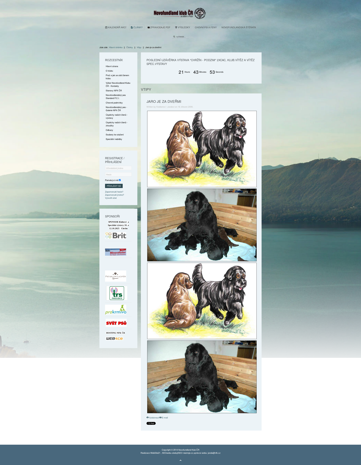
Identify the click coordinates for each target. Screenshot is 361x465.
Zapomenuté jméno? (114, 194)
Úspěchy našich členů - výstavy (116, 116)
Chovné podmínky (114, 102)
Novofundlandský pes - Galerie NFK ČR (116, 109)
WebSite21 (155, 452)
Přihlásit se (114, 185)
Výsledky (183, 27)
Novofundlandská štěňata (239, 27)
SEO (164, 452)
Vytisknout (153, 417)
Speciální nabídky (114, 138)
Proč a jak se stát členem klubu (117, 77)
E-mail (164, 417)
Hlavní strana (112, 66)
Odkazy (109, 129)
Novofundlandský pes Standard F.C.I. (116, 96)
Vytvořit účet (111, 197)
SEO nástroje (184, 452)
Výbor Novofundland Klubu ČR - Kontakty (118, 84)
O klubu (109, 70)
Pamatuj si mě (111, 180)
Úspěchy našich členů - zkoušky (116, 124)
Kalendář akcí (116, 27)
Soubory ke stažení (115, 134)
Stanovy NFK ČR (114, 90)
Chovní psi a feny (206, 27)
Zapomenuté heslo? (114, 191)
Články (138, 27)
